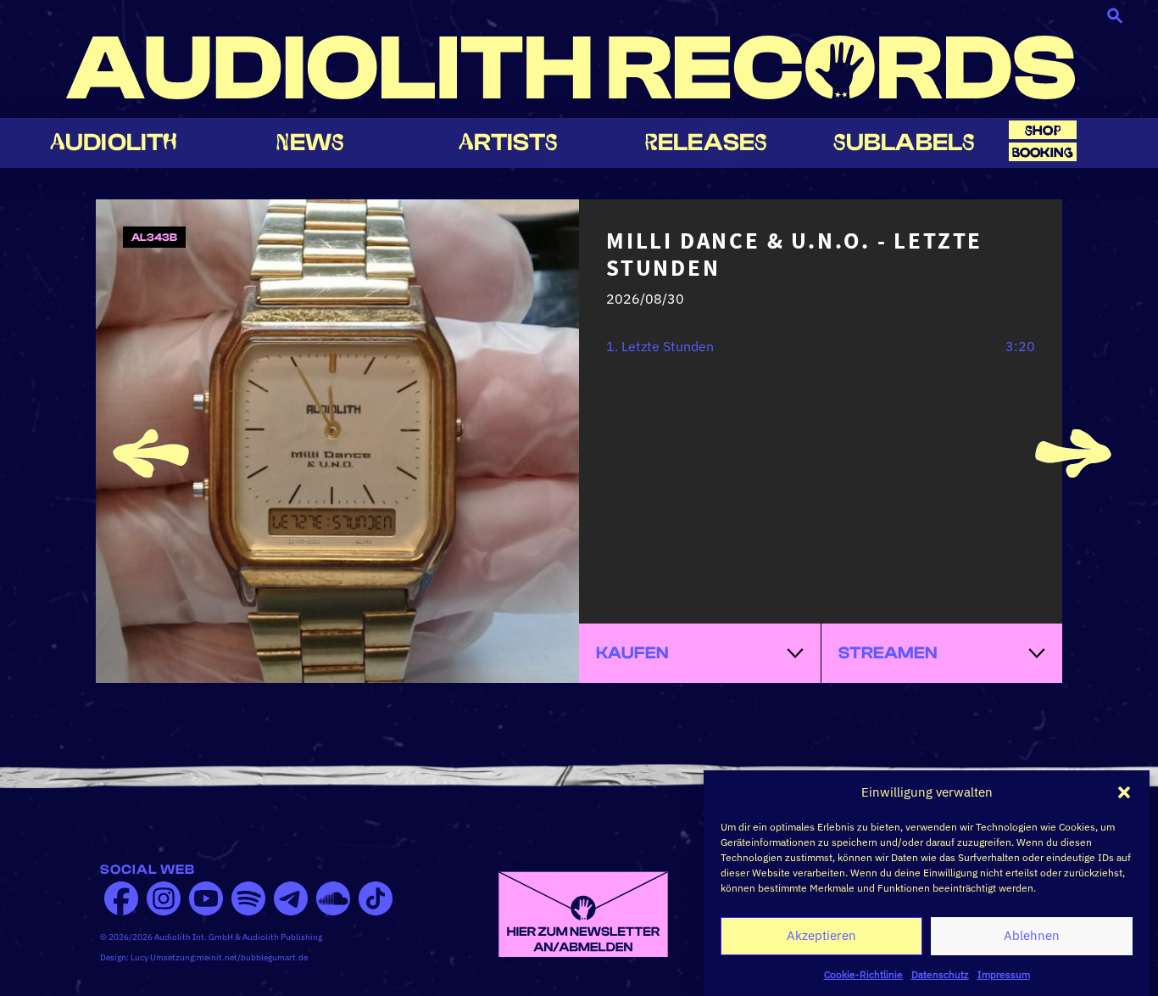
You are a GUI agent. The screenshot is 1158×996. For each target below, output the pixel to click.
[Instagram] (164, 898)
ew (310, 142)
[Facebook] (121, 898)
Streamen (888, 653)
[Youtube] (206, 898)
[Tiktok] (375, 898)
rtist (509, 142)
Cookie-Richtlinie (863, 974)
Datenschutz (940, 974)
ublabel (904, 142)
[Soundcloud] (333, 898)
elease (706, 142)
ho (1043, 130)
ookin (1042, 152)
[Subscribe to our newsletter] (583, 912)
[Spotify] (248, 898)
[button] (1124, 792)
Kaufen (632, 653)
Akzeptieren (821, 935)
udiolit (113, 142)
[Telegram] (291, 898)
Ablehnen (1032, 935)
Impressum (1003, 974)
